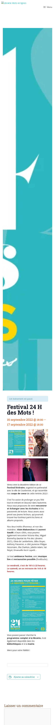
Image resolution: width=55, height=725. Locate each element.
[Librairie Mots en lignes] (13, 7)
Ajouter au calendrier (24, 677)
